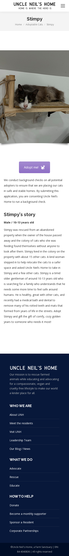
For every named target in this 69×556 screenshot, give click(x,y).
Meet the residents (21, 423)
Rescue (14, 477)
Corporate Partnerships (24, 531)
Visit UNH (15, 432)
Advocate (15, 468)
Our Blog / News (20, 449)
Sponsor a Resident (22, 522)
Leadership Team (20, 440)
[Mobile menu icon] (63, 5)
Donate (14, 505)
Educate (15, 485)
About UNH (17, 415)
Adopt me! (31, 167)
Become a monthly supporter (28, 514)
